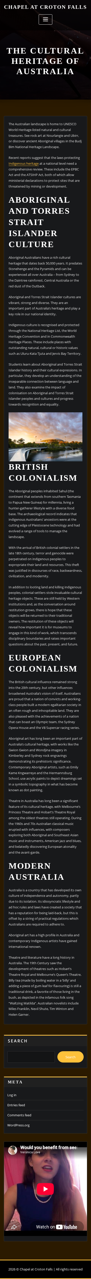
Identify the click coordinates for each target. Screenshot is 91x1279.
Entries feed (16, 1105)
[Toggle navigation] (45, 19)
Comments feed (19, 1115)
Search (18, 1041)
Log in (11, 1095)
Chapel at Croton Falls (45, 7)
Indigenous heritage (24, 163)
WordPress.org (18, 1125)
